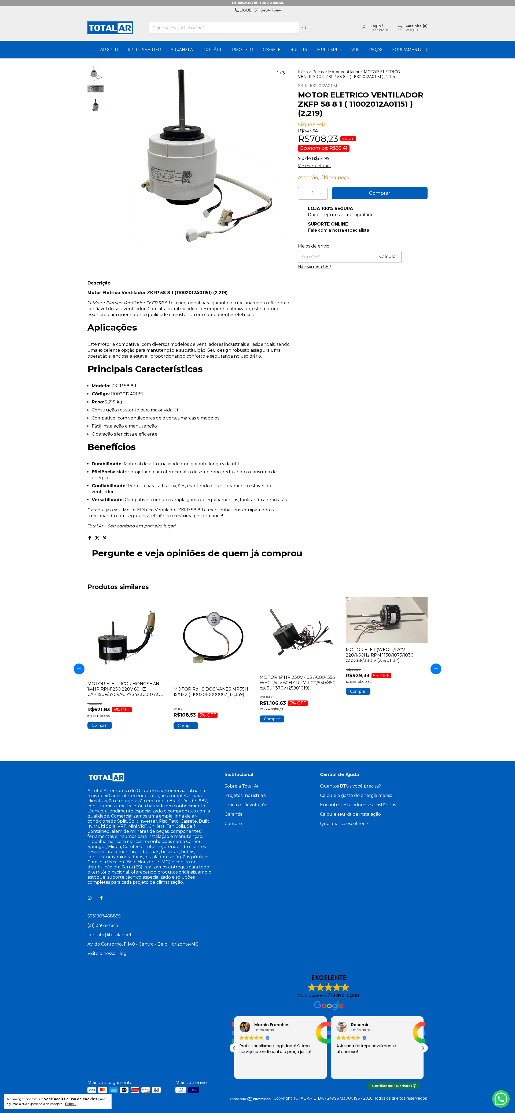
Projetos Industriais (245, 795)
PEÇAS (375, 49)
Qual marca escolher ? (344, 823)
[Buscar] (304, 28)
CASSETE (272, 49)
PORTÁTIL (212, 49)
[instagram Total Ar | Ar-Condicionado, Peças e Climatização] (89, 898)
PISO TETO (242, 49)
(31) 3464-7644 (102, 925)
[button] (423, 1048)
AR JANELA (182, 49)
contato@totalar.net (109, 934)
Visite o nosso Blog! (107, 953)
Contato (233, 823)
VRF (355, 49)
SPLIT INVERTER (144, 49)
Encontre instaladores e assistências (358, 804)
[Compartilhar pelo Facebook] (90, 538)
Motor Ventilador (343, 71)
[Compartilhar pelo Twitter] (97, 538)
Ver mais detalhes (314, 165)
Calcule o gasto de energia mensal (357, 795)
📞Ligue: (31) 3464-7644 (258, 10)
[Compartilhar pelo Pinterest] (104, 538)
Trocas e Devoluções (247, 804)
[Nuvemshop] (250, 1099)
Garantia (233, 814)
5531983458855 (104, 916)
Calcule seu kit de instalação (350, 814)
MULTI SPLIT (329, 49)
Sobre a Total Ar (242, 786)
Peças (318, 71)
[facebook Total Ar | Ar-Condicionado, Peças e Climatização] (101, 898)
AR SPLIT (109, 49)
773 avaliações (344, 995)
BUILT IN (298, 49)
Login (375, 26)
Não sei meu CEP (314, 266)
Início (303, 71)
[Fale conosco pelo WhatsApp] (501, 1099)
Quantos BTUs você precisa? (350, 786)
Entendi (70, 1104)
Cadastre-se (379, 30)
